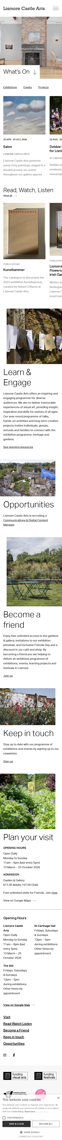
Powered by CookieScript (31, 1136)
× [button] (58, 1098)
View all (7, 196)
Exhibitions (10, 87)
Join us (8, 675)
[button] (31, 1132)
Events (27, 87)
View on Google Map (16, 1005)
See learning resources (18, 447)
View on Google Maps (17, 900)
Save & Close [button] (16, 1123)
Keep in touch (13, 1037)
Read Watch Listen (17, 1024)
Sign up (8, 761)
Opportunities (14, 1043)
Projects (43, 87)
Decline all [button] (46, 1123)
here (54, 892)
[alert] (31, 1117)
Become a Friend (16, 1030)
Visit (6, 1017)
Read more (30, 1111)
